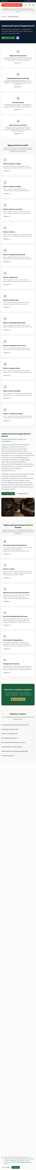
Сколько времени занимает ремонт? (11, 747)
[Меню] (33, 5)
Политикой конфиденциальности (22, 1162)
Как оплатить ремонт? (7, 755)
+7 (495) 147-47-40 (30, 1)
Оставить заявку (9, 493)
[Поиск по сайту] (25, 5)
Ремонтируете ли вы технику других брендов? (14, 751)
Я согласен (16, 1167)
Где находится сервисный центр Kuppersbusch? (15, 725)
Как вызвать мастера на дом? (9, 729)
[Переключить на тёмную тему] (29, 4)
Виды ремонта (23, 493)
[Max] (17, 37)
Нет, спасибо (6, 1167)
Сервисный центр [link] (13, 16)
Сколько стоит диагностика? (9, 733)
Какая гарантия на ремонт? (9, 738)
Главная (3, 16)
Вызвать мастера (9, 38)
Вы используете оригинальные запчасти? (13, 742)
